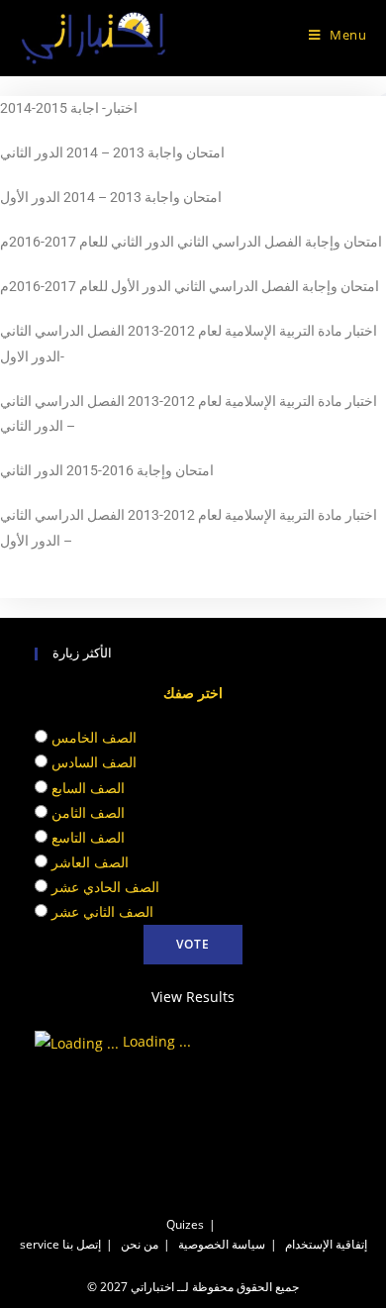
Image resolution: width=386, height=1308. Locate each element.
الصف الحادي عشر (105, 886)
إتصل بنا (81, 1244)
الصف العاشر (90, 862)
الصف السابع (88, 787)
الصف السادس (94, 762)
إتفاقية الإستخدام (326, 1244)
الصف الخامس (94, 737)
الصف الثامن (88, 812)
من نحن (139, 1244)
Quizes (185, 1224)
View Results (193, 996)
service (39, 1244)
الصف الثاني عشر (102, 911)
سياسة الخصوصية (221, 1244)
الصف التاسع (88, 837)
